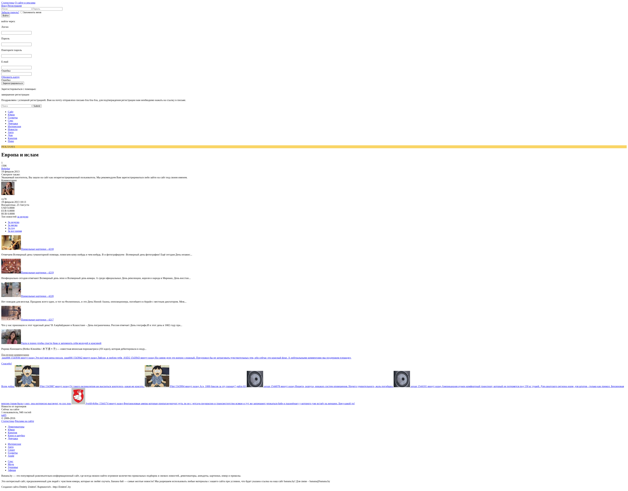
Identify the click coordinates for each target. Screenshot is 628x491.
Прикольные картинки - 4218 (37, 249)
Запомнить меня (32, 12)
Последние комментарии (15, 354)
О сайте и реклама (25, 2)
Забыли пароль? (10, 12)
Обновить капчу (10, 77)
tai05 (3, 415)
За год (11, 228)
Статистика (7, 2)
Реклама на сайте (24, 421)
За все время (15, 231)
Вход (4, 5)
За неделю (13, 222)
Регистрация (15, 5)
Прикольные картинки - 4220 (37, 296)
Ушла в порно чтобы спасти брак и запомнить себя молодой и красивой (61, 343)
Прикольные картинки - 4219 (37, 272)
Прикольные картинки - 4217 (37, 319)
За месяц (12, 225)
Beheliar (5, 168)
